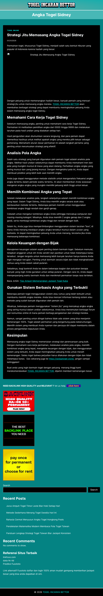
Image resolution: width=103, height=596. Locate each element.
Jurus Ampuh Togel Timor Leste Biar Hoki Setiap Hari (33, 506)
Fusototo (21, 570)
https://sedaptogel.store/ (61, 358)
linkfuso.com (9, 557)
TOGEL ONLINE (13, 30)
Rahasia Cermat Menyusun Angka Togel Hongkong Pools (35, 519)
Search (6, 485)
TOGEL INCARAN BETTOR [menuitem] (66, 104)
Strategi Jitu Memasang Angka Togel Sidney (45, 35)
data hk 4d (8, 560)
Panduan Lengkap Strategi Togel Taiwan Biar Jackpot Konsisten (38, 533)
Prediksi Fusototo (11, 564)
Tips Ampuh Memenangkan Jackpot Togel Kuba (44, 281)
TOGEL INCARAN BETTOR (56, 592)
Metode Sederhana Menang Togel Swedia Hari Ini (31, 512)
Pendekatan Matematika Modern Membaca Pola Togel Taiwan (37, 526)
